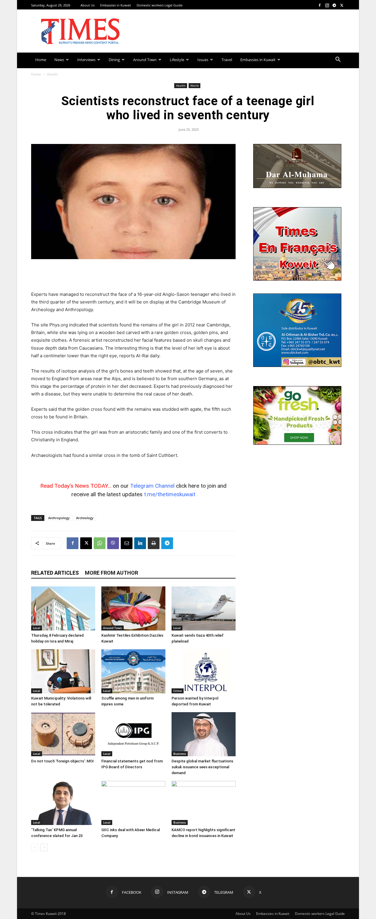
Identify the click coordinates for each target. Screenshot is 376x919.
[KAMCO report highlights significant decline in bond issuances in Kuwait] (204, 803)
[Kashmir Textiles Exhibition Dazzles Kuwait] (133, 608)
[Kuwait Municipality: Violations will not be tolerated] (63, 671)
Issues (202, 59)
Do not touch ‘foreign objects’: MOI (62, 761)
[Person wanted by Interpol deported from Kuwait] (204, 671)
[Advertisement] (133, 275)
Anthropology (59, 518)
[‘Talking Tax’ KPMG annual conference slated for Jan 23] (63, 803)
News (59, 59)
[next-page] (44, 847)
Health (180, 85)
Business (179, 754)
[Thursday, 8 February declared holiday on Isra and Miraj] (63, 608)
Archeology (84, 518)
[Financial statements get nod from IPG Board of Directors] (133, 734)
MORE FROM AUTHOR (111, 573)
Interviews (86, 59)
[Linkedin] (140, 543)
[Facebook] (319, 5)
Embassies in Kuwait (115, 5)
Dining (114, 59)
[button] (338, 60)
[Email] (126, 543)
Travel (226, 59)
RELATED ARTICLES (55, 573)
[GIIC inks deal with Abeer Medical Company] (133, 803)
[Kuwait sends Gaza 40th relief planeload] (204, 608)
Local (36, 628)
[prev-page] (34, 847)
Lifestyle (177, 59)
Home (40, 59)
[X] (341, 5)
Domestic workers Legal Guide (159, 5)
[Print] (154, 543)
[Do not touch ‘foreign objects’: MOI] (63, 734)
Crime (177, 691)
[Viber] (113, 543)
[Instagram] (327, 5)
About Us (87, 5)
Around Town (145, 59)
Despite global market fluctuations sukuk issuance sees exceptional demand (202, 767)
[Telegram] (334, 5)
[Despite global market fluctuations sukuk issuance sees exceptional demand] (204, 734)
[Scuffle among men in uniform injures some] (133, 671)
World (194, 85)
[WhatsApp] (99, 543)
